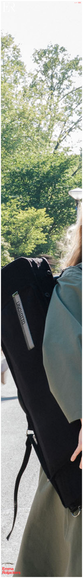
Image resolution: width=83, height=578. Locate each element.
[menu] (79, 3)
